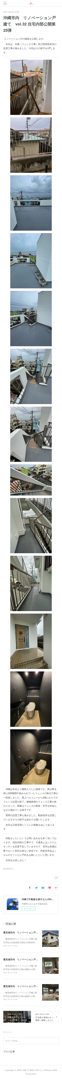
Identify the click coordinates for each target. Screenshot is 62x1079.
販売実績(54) (8, 869)
